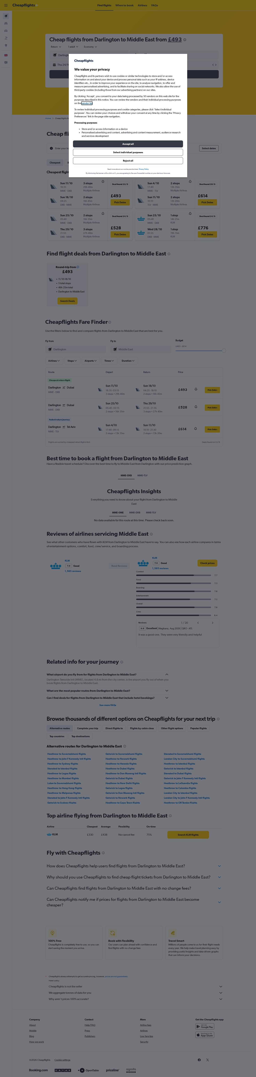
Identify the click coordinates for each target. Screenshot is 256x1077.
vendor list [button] (87, 103)
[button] (128, 143)
